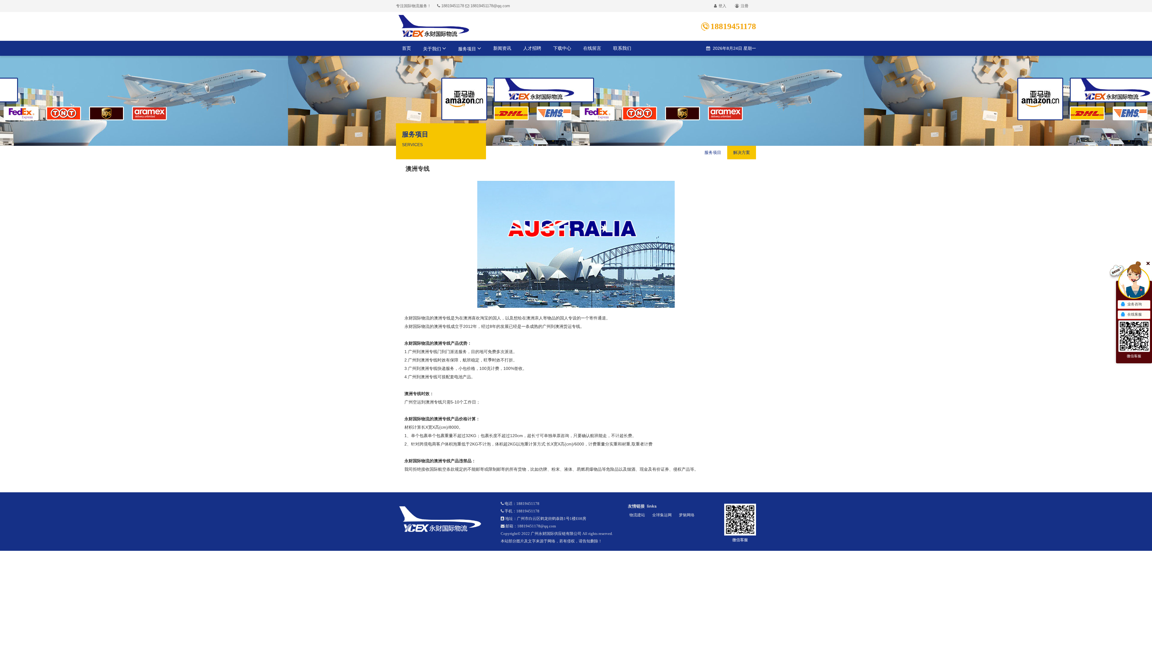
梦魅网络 (686, 515)
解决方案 (741, 152)
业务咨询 (1134, 304)
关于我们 (432, 48)
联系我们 (622, 48)
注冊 (744, 6)
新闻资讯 (502, 48)
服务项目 (467, 48)
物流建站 (637, 515)
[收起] (1134, 283)
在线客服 (1134, 314)
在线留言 (592, 48)
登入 (721, 6)
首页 (406, 48)
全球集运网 (662, 515)
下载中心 (562, 48)
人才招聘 (532, 48)
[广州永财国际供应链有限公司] (444, 519)
